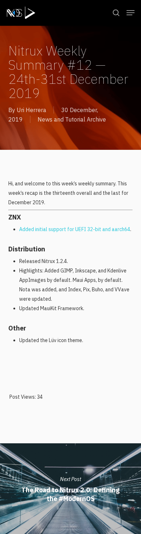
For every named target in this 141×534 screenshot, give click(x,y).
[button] (130, 12)
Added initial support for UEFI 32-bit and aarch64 (74, 229)
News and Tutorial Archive (72, 119)
